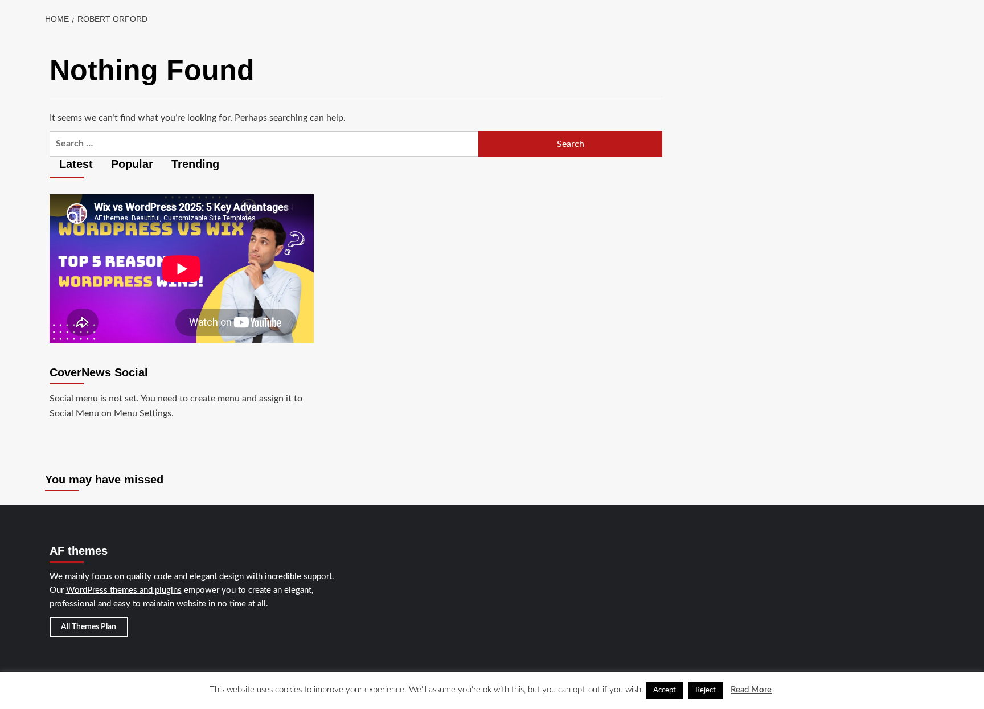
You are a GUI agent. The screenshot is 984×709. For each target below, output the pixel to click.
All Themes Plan (88, 627)
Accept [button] (664, 690)
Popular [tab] (130, 164)
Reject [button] (705, 690)
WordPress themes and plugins (124, 590)
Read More (751, 690)
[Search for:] (264, 144)
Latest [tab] (74, 164)
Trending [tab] (193, 164)
